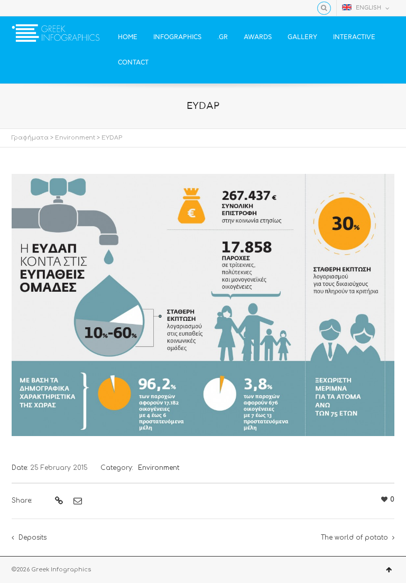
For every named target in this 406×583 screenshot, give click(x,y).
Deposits (33, 537)
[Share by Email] (76, 501)
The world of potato (354, 537)
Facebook (18, 8)
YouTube (48, 8)
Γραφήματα (30, 137)
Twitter (33, 8)
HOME (127, 37)
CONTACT (133, 63)
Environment (75, 137)
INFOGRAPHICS (177, 37)
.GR (222, 37)
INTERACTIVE (354, 37)
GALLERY (302, 37)
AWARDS (258, 37)
